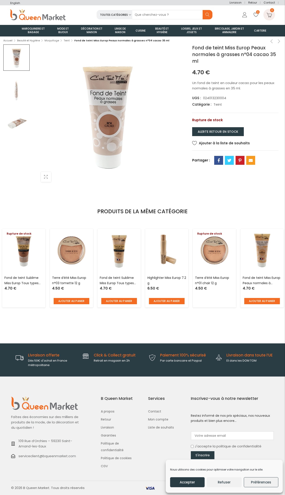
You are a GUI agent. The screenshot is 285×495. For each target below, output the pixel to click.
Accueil (7, 40)
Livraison (236, 2)
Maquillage (52, 40)
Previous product (271, 41)
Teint (67, 40)
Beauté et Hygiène (28, 40)
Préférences (261, 482)
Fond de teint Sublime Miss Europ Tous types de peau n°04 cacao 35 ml (22, 281)
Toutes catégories (114, 15)
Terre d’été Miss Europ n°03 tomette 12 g (69, 280)
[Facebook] (218, 160)
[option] (16, 57)
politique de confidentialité (238, 446)
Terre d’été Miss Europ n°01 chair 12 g (212, 280)
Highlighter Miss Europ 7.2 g (166, 280)
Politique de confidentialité (112, 446)
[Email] (250, 160)
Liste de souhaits (161, 427)
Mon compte (158, 419)
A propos (107, 411)
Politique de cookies (116, 458)
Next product (279, 41)
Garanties (108, 435)
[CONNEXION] (244, 14)
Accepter (187, 482)
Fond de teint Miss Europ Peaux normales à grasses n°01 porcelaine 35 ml (261, 281)
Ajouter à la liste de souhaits (224, 143)
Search (207, 14)
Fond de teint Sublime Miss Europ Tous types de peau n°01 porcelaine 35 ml (118, 281)
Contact (269, 2)
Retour (252, 2)
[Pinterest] (240, 160)
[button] (71, 301)
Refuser (224, 482)
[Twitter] (229, 160)
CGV (104, 466)
